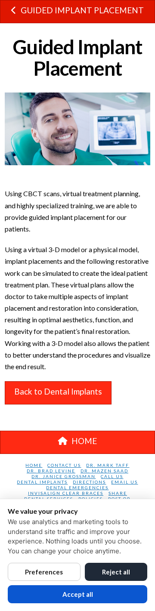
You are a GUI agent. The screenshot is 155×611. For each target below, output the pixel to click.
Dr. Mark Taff (107, 465)
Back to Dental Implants (58, 391)
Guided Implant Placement (82, 10)
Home (33, 465)
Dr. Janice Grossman (63, 476)
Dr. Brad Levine (51, 470)
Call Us (112, 476)
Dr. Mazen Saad (104, 470)
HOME (84, 441)
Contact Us (64, 465)
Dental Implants (42, 481)
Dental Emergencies (77, 487)
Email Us (124, 481)
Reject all (116, 572)
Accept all (77, 594)
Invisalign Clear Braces (65, 493)
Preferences (44, 572)
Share (117, 493)
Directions (89, 481)
